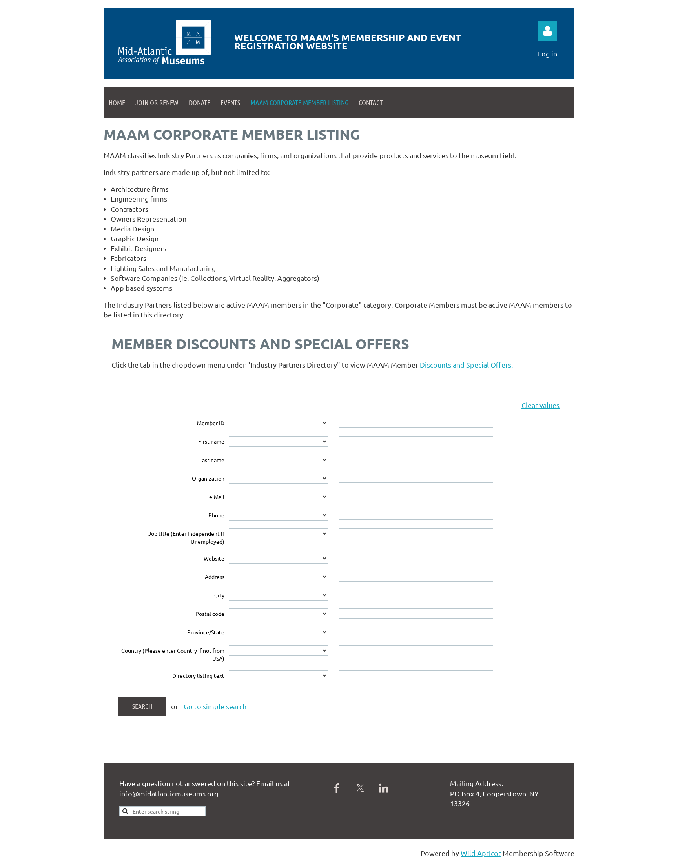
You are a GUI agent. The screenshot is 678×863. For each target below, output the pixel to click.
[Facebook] (336, 788)
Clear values (540, 405)
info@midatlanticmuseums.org (168, 793)
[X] (360, 788)
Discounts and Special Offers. (466, 364)
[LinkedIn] (384, 788)
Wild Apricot (481, 853)
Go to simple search (215, 706)
